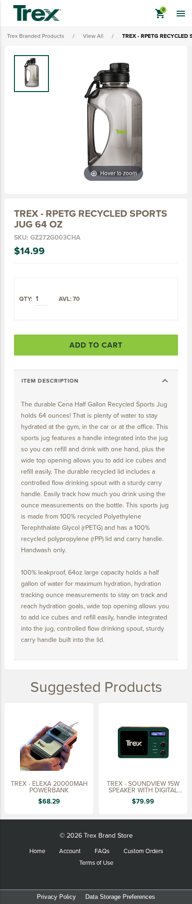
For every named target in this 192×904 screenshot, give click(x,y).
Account (70, 851)
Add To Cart (96, 345)
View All (93, 36)
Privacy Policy (56, 896)
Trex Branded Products (35, 36)
